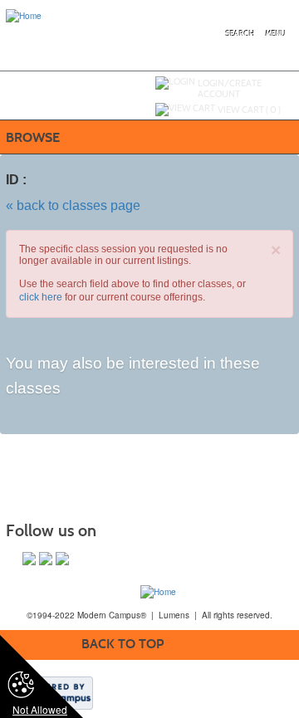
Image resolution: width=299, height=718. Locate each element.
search (240, 34)
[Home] (24, 15)
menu (276, 34)
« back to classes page (73, 205)
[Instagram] (45, 558)
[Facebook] (29, 558)
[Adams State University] (158, 591)
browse (33, 137)
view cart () (249, 109)
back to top (122, 644)
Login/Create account (230, 88)
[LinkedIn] (62, 558)
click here (40, 297)
